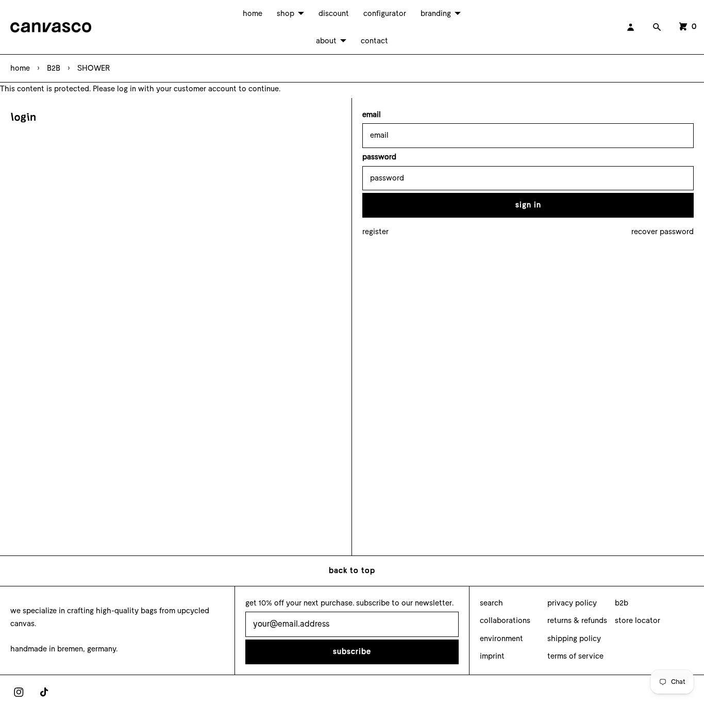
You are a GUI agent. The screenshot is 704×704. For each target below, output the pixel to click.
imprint (492, 656)
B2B (53, 68)
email (371, 114)
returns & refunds (577, 620)
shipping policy (574, 638)
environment (501, 638)
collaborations (505, 620)
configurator (384, 13)
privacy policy (572, 603)
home (252, 13)
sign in (528, 204)
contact (374, 40)
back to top (352, 570)
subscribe (352, 651)
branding (436, 13)
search (491, 603)
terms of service (575, 656)
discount (334, 13)
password (379, 156)
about (326, 40)
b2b (621, 603)
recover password (662, 231)
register (375, 231)
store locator (637, 620)
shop (285, 13)
